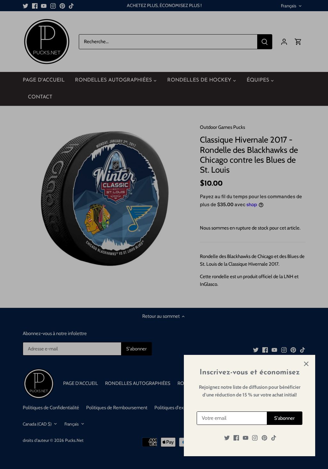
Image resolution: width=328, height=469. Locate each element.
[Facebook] (236, 437)
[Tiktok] (273, 437)
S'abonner (284, 418)
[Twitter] (227, 437)
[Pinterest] (264, 437)
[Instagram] (255, 437)
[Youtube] (245, 437)
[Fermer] (306, 364)
